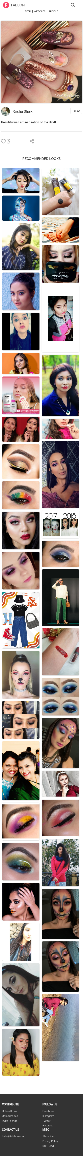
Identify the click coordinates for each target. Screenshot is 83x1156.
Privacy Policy (50, 1141)
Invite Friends (9, 1120)
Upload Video (10, 1116)
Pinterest (48, 1125)
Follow (76, 110)
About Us (48, 1136)
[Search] (73, 4)
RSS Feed (48, 1145)
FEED (28, 11)
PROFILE (53, 11)
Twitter (46, 1120)
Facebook (48, 1111)
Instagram (48, 1116)
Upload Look (9, 1111)
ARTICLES (39, 11)
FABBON (18, 5)
